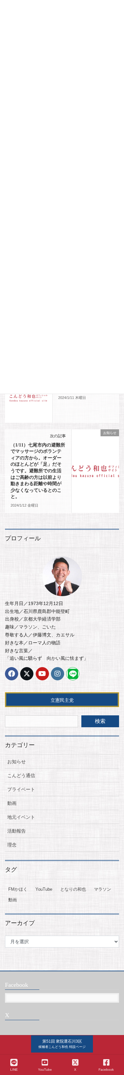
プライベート (21, 789)
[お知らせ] (28, 397)
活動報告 (16, 831)
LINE (14, 1069)
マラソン (102, 889)
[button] (62, 1044)
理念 (12, 844)
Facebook (106, 1069)
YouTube (43, 889)
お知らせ (16, 761)
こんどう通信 (21, 775)
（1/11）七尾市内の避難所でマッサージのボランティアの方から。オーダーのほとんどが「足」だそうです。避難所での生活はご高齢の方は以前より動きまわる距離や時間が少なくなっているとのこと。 (38, 471)
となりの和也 (73, 889)
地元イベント (21, 817)
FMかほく (17, 889)
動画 (12, 803)
